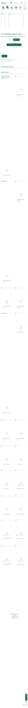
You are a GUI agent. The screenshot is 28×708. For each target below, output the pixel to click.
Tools (12, 9)
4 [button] (22, 485)
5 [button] (23, 485)
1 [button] (20, 328)
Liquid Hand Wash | (20, 331)
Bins (16, 9)
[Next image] (11, 294)
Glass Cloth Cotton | (6, 464)
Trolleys (7, 9)
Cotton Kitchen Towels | (7, 514)
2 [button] (21, 328)
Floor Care (24, 9)
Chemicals (20, 9)
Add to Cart (16, 39)
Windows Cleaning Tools (20, 36)
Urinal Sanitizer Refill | (6, 175)
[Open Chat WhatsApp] (26, 703)
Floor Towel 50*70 (20, 464)
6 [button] (23, 535)
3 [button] (8, 485)
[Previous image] (2, 294)
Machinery (3, 9)
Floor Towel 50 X (5, 488)
